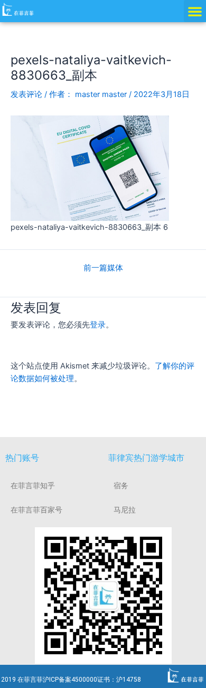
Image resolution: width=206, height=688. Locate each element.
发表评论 (26, 94)
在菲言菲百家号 (36, 510)
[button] (195, 11)
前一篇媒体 (103, 268)
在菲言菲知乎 (33, 485)
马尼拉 (125, 510)
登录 (98, 325)
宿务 (121, 485)
